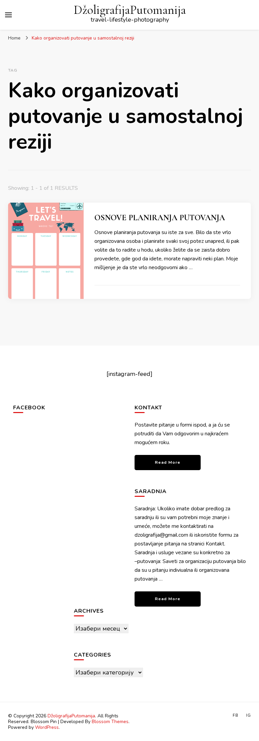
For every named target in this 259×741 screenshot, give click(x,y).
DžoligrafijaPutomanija (130, 10)
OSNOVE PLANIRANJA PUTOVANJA (159, 218)
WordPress (47, 727)
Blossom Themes (110, 721)
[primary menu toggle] (8, 14)
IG (248, 715)
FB (235, 715)
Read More (167, 462)
